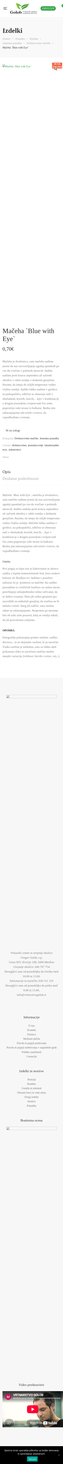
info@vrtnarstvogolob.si (31, 994)
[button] (56, 69)
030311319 (48, 8)
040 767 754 (42, 966)
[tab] (31, 471)
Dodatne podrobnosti (21, 478)
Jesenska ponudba (49, 438)
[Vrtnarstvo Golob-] (23, 8)
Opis (7, 471)
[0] (61, 8)
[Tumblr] (32, 457)
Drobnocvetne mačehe (26, 438)
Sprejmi (32, 1459)
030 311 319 (46, 980)
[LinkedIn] (26, 457)
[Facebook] (14, 457)
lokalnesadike (52, 445)
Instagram (35, 1003)
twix (5, 449)
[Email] (44, 457)
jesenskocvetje (35, 445)
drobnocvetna (19, 445)
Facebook (28, 1003)
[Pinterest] (38, 457)
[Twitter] (20, 457)
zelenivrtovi (15, 449)
